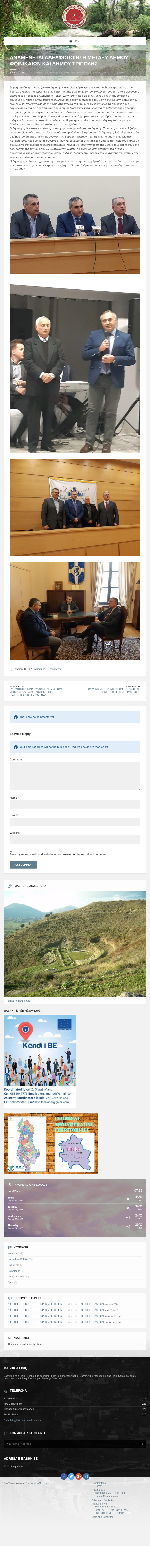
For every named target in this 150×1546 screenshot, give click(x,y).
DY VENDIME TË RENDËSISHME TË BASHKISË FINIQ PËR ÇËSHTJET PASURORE (114, 690)
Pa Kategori (14, 1271)
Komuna (40, 669)
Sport (10, 1282)
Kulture (11, 1265)
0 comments (54, 669)
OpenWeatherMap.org (36, 1483)
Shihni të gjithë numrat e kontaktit (22, 1420)
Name (14, 797)
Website (15, 832)
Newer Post (17, 686)
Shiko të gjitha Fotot (19, 1000)
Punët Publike (15, 1276)
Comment (16, 759)
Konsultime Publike (18, 1259)
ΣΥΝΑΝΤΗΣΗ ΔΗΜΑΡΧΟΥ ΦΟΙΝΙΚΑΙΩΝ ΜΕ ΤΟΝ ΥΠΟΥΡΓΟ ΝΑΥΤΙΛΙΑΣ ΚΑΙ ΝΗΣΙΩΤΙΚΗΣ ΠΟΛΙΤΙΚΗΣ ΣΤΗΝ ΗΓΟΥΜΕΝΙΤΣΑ (36, 692)
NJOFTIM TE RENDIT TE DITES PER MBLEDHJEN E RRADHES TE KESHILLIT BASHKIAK (56, 1304)
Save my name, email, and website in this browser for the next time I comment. (58, 854)
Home (13, 72)
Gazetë (23, 72)
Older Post (133, 686)
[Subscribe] (142, 1444)
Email (14, 815)
